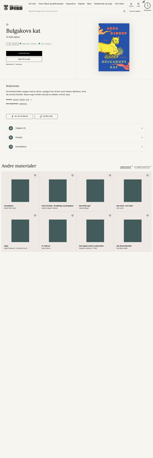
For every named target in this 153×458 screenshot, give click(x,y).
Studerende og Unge (103, 3)
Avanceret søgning (134, 11)
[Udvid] (31, 100)
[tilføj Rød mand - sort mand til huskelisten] (147, 175)
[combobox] (76, 11)
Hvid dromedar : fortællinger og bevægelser (57, 206)
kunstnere (16, 100)
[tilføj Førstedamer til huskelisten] (35, 175)
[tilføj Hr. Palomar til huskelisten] (72, 215)
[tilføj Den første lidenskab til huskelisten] (147, 215)
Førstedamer (8, 206)
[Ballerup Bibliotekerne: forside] (13, 7)
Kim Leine (120, 208)
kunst (27, 100)
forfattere (22, 100)
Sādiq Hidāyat (84, 208)
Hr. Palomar (46, 246)
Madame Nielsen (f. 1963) (88, 248)
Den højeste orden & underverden (91, 246)
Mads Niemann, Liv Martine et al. (15, 248)
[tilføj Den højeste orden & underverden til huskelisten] (110, 215)
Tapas (6, 246)
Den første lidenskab (124, 246)
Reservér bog (24, 53)
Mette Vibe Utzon (10, 208)
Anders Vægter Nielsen (50, 208)
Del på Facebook (21, 116)
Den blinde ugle (84, 206)
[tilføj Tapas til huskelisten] (35, 215)
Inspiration (71, 3)
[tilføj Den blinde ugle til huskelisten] (110, 175)
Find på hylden (24, 59)
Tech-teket (119, 3)
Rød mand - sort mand (125, 206)
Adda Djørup (14, 37)
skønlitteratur (23, 104)
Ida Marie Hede (122, 248)
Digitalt (81, 3)
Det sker (32, 3)
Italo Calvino (46, 248)
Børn (89, 3)
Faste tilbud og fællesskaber (51, 3)
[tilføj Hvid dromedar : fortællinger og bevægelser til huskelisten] (72, 175)
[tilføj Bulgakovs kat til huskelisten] (7, 24)
